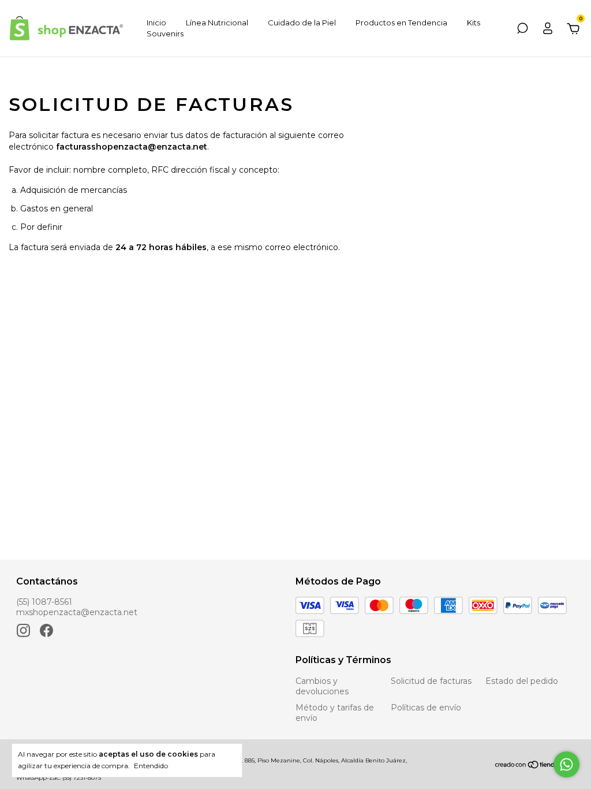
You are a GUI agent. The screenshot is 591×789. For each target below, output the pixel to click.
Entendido (151, 765)
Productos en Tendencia (401, 22)
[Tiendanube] (534, 766)
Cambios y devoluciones (322, 686)
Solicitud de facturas (431, 681)
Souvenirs (165, 33)
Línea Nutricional (217, 22)
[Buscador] (522, 30)
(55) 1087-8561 (44, 602)
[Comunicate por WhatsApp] (566, 764)
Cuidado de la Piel (302, 22)
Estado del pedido (521, 681)
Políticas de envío (426, 707)
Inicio (156, 22)
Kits (473, 22)
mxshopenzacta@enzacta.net (76, 612)
